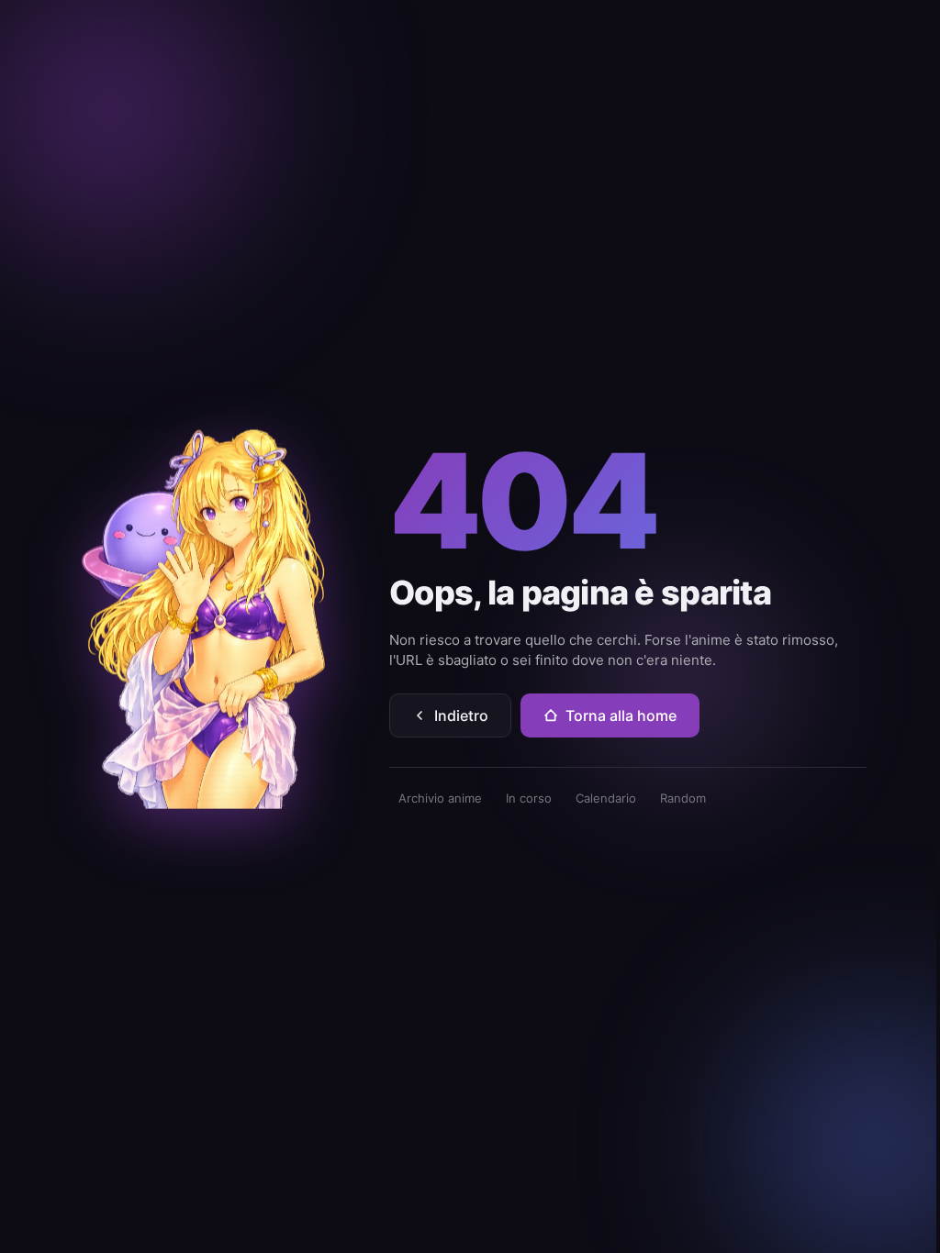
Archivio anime (440, 798)
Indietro (461, 715)
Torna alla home (621, 715)
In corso (529, 798)
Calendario (606, 798)
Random (683, 798)
